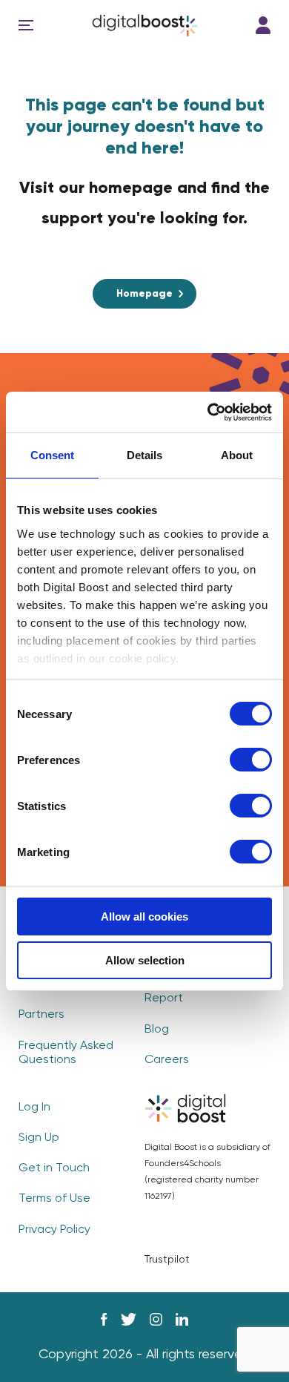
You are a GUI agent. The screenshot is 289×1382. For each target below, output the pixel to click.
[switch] (251, 759)
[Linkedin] (182, 1319)
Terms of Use (54, 1199)
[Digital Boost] (145, 25)
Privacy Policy (54, 1230)
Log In (263, 25)
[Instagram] (156, 1319)
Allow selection (145, 960)
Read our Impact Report (190, 991)
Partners (41, 1015)
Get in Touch (54, 1168)
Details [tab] (144, 455)
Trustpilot (167, 1259)
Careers (166, 1060)
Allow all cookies (144, 916)
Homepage (144, 294)
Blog (156, 1030)
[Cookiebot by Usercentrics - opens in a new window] (208, 412)
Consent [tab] (52, 455)
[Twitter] (128, 1319)
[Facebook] (104, 1319)
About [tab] (237, 455)
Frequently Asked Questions (66, 1053)
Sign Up (39, 1138)
